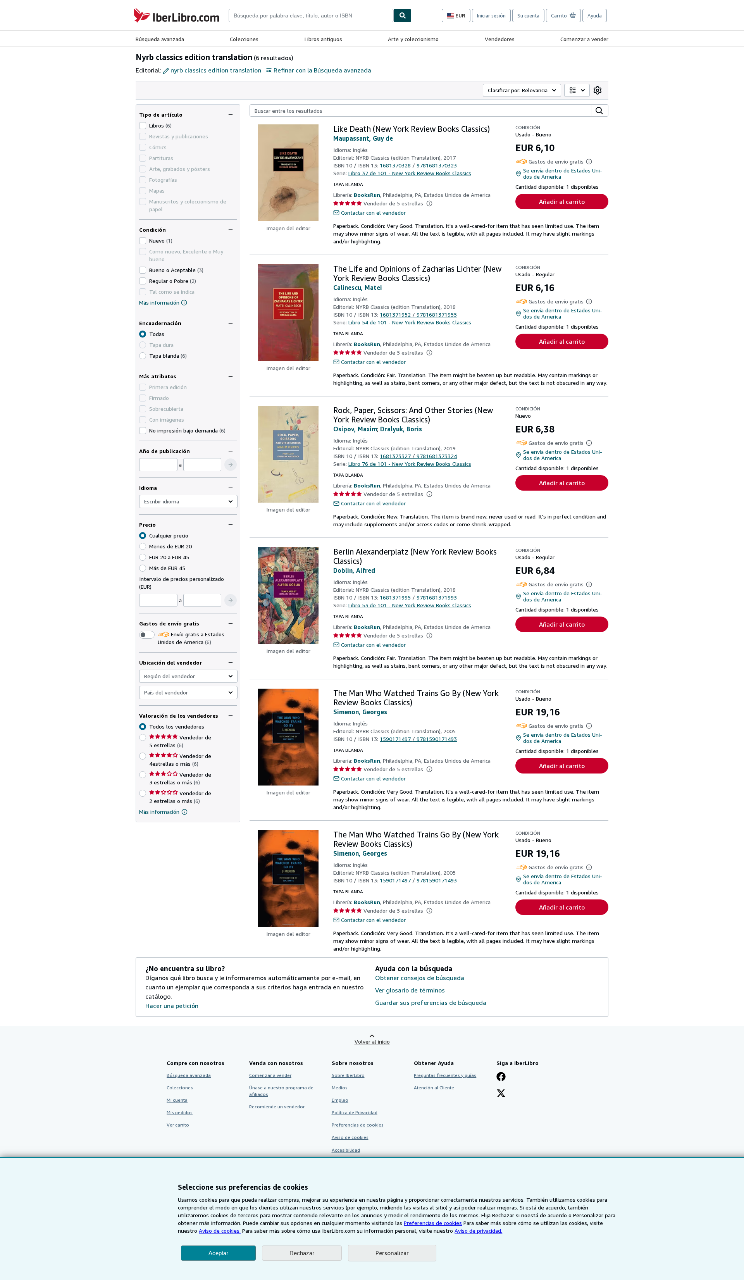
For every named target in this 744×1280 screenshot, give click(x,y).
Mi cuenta (177, 1100)
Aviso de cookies (350, 1137)
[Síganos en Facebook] (501, 1077)
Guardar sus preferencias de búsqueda (430, 1002)
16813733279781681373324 (418, 456)
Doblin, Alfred (354, 570)
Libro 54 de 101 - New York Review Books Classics (409, 322)
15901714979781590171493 (418, 739)
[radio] (142, 355)
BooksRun (367, 194)
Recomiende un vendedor (277, 1106)
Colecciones (244, 39)
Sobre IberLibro (348, 1075)
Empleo (340, 1100)
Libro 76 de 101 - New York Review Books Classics (409, 463)
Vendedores (500, 39)
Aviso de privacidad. (478, 1230)
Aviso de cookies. (220, 1230)
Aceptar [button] (218, 1253)
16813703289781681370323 (418, 165)
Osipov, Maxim (355, 429)
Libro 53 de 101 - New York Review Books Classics (409, 605)
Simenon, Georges (360, 712)
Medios (340, 1087)
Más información (159, 302)
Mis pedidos (180, 1112)
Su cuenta (528, 15)
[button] (230, 464)
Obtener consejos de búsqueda (419, 978)
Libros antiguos (323, 39)
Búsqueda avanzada (160, 39)
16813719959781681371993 (418, 597)
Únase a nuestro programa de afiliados (281, 1091)
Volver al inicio (372, 1041)
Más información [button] (159, 811)
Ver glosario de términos (410, 990)
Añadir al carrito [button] (562, 201)
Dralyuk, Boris (401, 429)
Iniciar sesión (491, 15)
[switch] (147, 635)
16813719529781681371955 (418, 314)
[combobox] (311, 15)
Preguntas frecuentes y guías (445, 1075)
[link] (597, 90)
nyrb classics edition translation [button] (215, 70)
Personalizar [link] (392, 1252)
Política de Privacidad (354, 1112)
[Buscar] (402, 15)
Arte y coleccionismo (413, 39)
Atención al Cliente (434, 1087)
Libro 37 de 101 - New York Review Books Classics (409, 173)
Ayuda (594, 15)
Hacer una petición (171, 1006)
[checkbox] (142, 125)
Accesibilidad (346, 1150)
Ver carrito (178, 1125)
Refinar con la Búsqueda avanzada (322, 70)
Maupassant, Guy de (363, 138)
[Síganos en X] (501, 1094)
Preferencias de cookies (433, 1223)
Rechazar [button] (301, 1253)
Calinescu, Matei (357, 287)
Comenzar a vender (584, 39)
